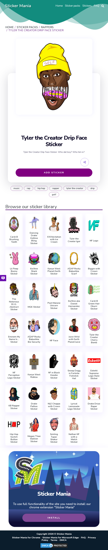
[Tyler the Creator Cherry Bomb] (93, 324)
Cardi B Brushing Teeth (14, 239)
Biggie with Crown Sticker (94, 271)
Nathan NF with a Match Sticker (74, 438)
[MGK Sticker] (34, 291)
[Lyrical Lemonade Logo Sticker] (74, 393)
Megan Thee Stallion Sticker (34, 439)
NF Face (54, 340)
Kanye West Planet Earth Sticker (54, 271)
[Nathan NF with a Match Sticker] (74, 424)
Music (17, 188)
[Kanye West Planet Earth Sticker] (54, 258)
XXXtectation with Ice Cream (54, 239)
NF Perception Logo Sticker (14, 375)
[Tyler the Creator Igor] (74, 224)
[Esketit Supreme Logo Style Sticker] (93, 360)
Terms (53, 540)
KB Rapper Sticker (14, 407)
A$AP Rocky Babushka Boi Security (34, 339)
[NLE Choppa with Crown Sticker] (54, 393)
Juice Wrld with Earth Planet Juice (74, 339)
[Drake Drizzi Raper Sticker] (93, 393)
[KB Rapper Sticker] (13, 394)
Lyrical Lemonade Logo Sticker (74, 406)
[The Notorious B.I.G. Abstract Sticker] (13, 289)
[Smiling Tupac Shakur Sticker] (54, 424)
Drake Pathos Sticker (34, 406)
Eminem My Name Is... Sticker (14, 339)
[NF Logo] (93, 225)
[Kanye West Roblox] (34, 362)
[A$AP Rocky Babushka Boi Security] (34, 325)
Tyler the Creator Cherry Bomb (94, 339)
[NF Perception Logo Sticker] (13, 361)
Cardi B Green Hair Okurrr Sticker (94, 305)
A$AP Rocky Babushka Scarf (74, 271)
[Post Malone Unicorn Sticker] (54, 290)
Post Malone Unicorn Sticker (54, 305)
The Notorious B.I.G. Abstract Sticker (14, 304)
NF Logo (94, 240)
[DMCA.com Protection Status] (54, 547)
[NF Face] (54, 326)
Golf (54, 194)
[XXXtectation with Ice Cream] (54, 224)
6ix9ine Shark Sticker (34, 271)
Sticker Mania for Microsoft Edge (60, 537)
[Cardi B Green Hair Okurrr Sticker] (93, 289)
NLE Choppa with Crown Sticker (54, 406)
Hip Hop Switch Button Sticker (14, 438)
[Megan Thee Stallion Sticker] (34, 424)
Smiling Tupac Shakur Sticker (54, 438)
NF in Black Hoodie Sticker (54, 375)
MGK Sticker (34, 307)
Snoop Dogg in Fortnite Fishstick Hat (74, 374)
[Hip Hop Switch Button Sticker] (13, 424)
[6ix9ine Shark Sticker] (34, 258)
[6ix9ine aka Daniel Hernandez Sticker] (74, 289)
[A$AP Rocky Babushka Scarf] (74, 258)
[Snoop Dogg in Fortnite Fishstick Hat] (74, 360)
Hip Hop (41, 188)
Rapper (55, 188)
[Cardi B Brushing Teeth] (13, 224)
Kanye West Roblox (34, 376)
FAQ (83, 537)
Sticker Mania (18, 6)
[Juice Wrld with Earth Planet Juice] (74, 325)
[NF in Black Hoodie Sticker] (54, 361)
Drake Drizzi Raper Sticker (94, 406)
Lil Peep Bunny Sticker (14, 271)
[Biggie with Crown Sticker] (93, 258)
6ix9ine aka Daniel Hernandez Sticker (74, 305)
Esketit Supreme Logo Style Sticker (93, 374)
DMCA (63, 540)
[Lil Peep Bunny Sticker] (13, 258)
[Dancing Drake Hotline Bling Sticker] (34, 223)
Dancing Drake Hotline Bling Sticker (34, 238)
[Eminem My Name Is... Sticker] (13, 325)
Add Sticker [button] (54, 172)
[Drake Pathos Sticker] (34, 393)
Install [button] (54, 517)
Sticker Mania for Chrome (26, 537)
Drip (92, 188)
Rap (28, 188)
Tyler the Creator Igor (74, 240)
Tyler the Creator (74, 188)
